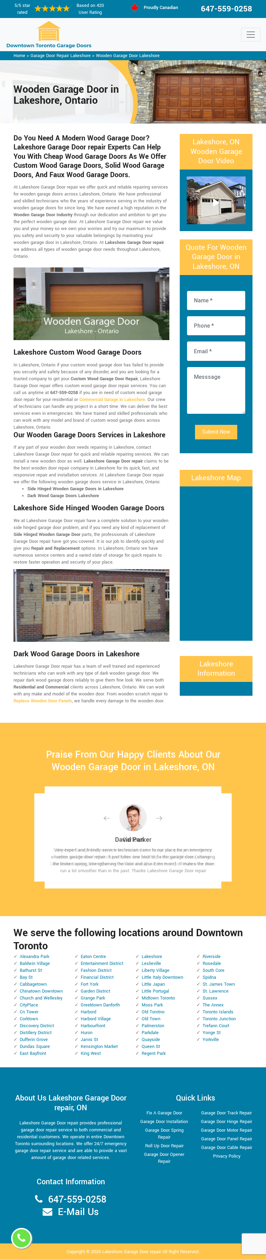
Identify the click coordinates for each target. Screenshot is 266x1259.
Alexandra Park (34, 957)
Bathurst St (31, 970)
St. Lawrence (216, 991)
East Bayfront (33, 1053)
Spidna (209, 977)
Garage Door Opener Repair (164, 1158)
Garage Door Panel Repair (226, 1139)
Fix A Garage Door (164, 1113)
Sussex (210, 998)
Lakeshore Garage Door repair (131, 1252)
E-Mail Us (78, 1212)
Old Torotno (153, 1012)
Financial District (97, 977)
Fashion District (96, 970)
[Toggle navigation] (250, 35)
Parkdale (150, 1033)
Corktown (29, 1019)
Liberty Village (155, 970)
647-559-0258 (226, 9)
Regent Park (154, 1053)
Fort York (89, 984)
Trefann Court (216, 1026)
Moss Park (152, 1005)
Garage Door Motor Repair (226, 1130)
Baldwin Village (35, 963)
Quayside (151, 1040)
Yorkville (211, 1040)
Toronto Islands (218, 1012)
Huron (86, 1033)
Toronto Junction (219, 1019)
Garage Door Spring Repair (164, 1133)
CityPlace (29, 1005)
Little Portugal (155, 991)
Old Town (151, 1019)
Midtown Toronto (158, 998)
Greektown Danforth (100, 1005)
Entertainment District (102, 963)
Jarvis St (89, 1040)
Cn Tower (29, 1012)
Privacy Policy (226, 1156)
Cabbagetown (33, 984)
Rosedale (212, 963)
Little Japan (153, 984)
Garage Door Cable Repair (226, 1147)
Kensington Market (99, 1046)
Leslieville (151, 963)
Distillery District (36, 1033)
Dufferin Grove (34, 1040)
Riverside (212, 957)
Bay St (26, 977)
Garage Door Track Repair (226, 1113)
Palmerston (153, 1026)
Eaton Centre (93, 957)
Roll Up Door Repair (164, 1146)
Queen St (151, 1046)
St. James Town (219, 984)
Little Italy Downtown (162, 977)
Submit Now (216, 432)
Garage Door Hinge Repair (226, 1122)
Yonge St (212, 1033)
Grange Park (93, 998)
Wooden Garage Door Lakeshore (128, 56)
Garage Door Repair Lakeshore (60, 56)
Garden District (95, 991)
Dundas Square (35, 1046)
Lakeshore (152, 957)
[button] (112, 818)
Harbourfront (93, 1026)
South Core (213, 970)
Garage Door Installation (164, 1122)
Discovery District (37, 1026)
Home (19, 56)
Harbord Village (96, 1019)
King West (91, 1053)
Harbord (88, 1012)
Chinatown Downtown (41, 991)
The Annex (213, 1005)
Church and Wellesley (41, 998)
